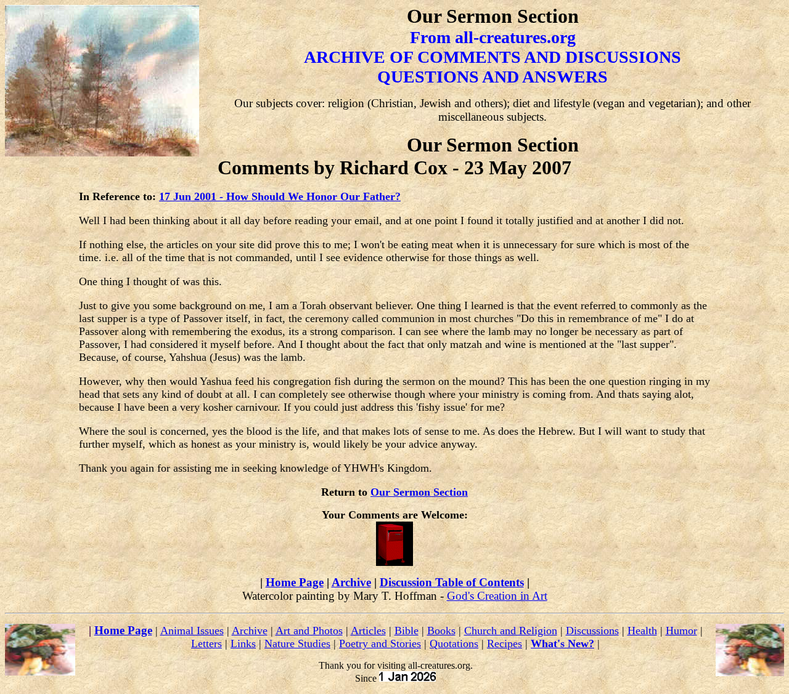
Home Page (295, 582)
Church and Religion (510, 630)
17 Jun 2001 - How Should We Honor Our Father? (280, 196)
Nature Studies (297, 643)
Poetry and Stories (380, 643)
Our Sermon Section (419, 492)
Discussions (592, 630)
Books (441, 630)
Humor (681, 630)
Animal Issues (192, 630)
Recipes (504, 643)
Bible (406, 630)
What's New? (562, 643)
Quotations (454, 643)
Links (243, 643)
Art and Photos (309, 630)
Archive (351, 582)
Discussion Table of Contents (452, 582)
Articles (368, 630)
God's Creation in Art (497, 595)
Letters (206, 643)
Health (642, 630)
